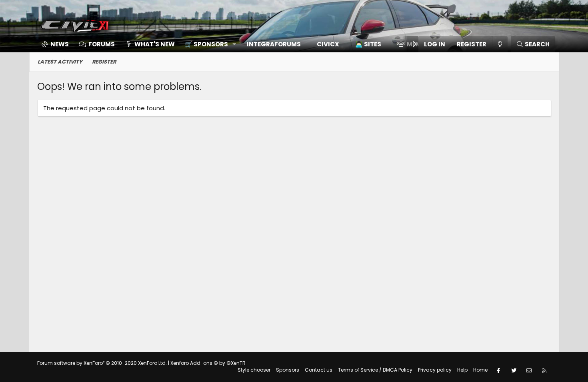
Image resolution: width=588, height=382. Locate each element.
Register (104, 62)
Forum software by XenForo (102, 363)
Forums (101, 44)
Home (480, 369)
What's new (154, 44)
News (59, 44)
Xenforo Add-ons (208, 363)
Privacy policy (435, 369)
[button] (208, 44)
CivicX (328, 44)
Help (462, 369)
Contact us (318, 369)
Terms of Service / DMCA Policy (375, 369)
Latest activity (60, 62)
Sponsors (287, 369)
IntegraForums (274, 44)
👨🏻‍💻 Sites (368, 44)
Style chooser (254, 369)
